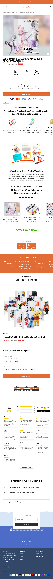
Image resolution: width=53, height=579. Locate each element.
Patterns (22, 556)
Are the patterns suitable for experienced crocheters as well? (21, 487)
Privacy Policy (40, 554)
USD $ (5, 567)
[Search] (6, 6)
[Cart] (49, 6)
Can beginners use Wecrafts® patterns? (15, 497)
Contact (22, 562)
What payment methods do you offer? (15, 502)
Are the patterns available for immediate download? (19, 492)
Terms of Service (40, 556)
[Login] (46, 6)
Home (4, 12)
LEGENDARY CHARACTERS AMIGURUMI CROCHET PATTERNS (12, 218)
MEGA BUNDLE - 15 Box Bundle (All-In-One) (32, 218)
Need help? (6, 103)
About (21, 559)
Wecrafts (5, 333)
